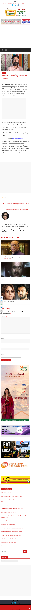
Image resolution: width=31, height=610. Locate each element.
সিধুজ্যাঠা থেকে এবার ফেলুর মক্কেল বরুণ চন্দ (11, 257)
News (4, 72)
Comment (4, 316)
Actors (24, 81)
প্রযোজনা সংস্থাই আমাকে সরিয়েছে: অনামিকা (8, 542)
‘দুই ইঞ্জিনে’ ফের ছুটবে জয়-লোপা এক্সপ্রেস (8, 524)
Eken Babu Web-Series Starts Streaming (10, 546)
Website (3, 354)
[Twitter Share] (1, 300)
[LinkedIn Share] (1, 307)
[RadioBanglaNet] (2, 50)
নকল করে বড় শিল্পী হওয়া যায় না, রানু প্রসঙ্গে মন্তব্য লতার (11, 535)
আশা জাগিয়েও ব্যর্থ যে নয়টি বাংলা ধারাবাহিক (8, 512)
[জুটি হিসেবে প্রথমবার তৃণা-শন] (15, 285)
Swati (12, 81)
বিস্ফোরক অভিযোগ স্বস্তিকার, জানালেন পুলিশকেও (17, 209)
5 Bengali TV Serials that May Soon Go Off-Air (12, 528)
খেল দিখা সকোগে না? (6, 279)
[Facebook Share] (1, 297)
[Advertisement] (15, 37)
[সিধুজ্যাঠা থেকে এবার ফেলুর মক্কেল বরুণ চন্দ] (15, 241)
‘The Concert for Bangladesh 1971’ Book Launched (15, 205)
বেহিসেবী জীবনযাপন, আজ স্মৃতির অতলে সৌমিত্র (9, 505)
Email (3, 347)
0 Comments (18, 81)
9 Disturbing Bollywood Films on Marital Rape (12, 508)
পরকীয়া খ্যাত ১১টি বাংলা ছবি (6, 492)
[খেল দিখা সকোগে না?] (15, 263)
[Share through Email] (1, 310)
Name (3, 338)
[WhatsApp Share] (1, 303)
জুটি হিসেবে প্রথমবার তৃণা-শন (8, 301)
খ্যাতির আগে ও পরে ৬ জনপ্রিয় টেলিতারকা (8, 538)
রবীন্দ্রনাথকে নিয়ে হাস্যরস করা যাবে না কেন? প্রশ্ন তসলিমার (11, 531)
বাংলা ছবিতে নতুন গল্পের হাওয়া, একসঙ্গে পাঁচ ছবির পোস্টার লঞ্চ (11, 496)
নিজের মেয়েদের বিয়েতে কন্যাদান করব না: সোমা (9, 521)
